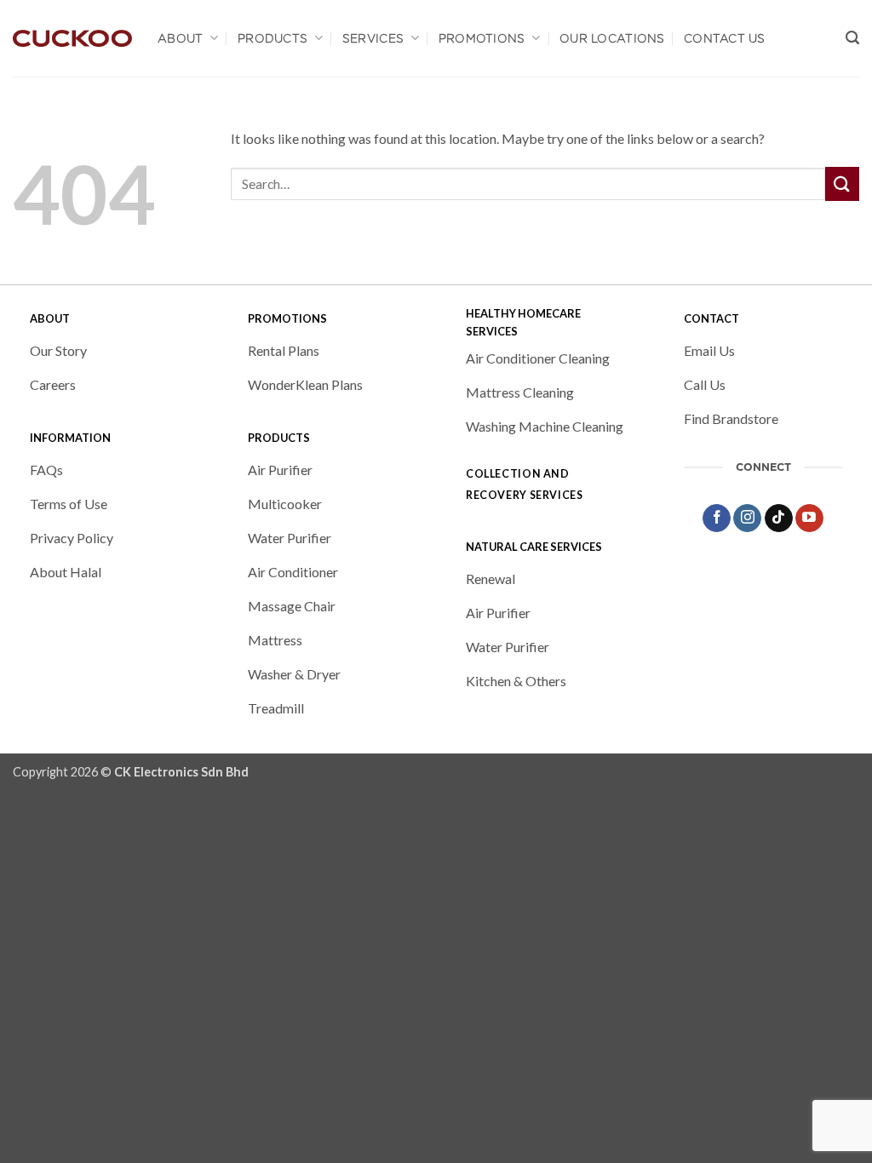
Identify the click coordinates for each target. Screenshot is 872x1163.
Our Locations (612, 38)
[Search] (852, 38)
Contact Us (725, 38)
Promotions (482, 38)
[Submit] (842, 183)
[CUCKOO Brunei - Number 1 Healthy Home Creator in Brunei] (72, 39)
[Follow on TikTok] (779, 518)
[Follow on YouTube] (809, 518)
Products (272, 38)
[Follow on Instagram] (747, 518)
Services (373, 38)
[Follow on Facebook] (717, 518)
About (180, 38)
